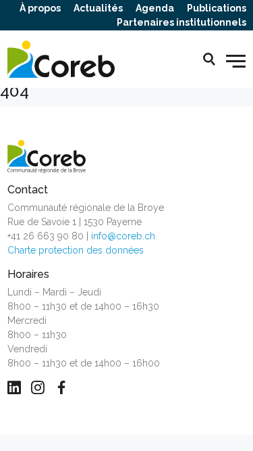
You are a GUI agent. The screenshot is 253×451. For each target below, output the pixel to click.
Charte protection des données (75, 250)
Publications (216, 8)
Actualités (98, 8)
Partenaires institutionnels (181, 22)
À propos (40, 8)
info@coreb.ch (123, 236)
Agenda (155, 8)
